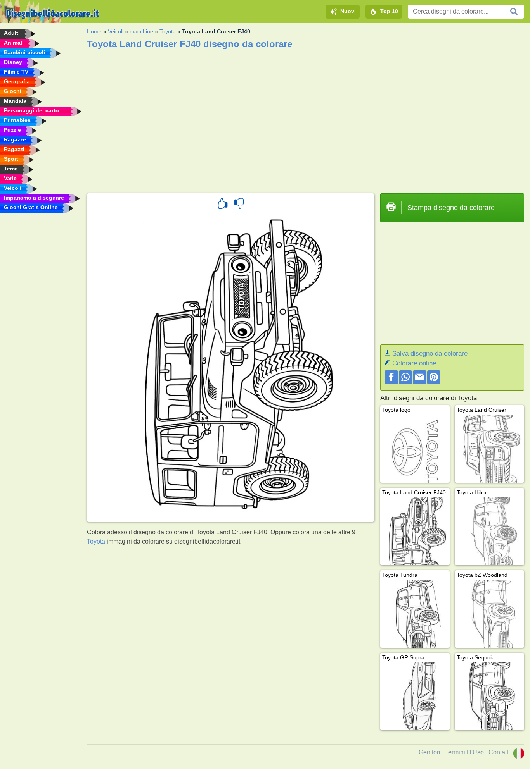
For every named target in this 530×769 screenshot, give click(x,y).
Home (94, 31)
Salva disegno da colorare (430, 353)
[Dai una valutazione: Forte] (223, 204)
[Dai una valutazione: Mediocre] (239, 204)
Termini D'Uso (464, 752)
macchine (141, 31)
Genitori (429, 752)
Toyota (167, 31)
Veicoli (115, 31)
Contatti (499, 752)
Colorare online (414, 363)
